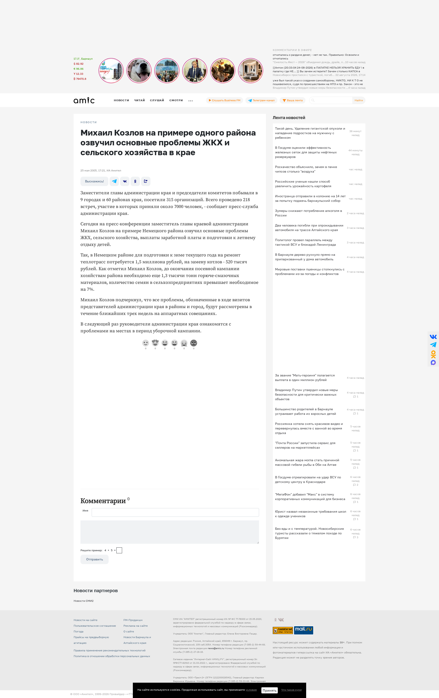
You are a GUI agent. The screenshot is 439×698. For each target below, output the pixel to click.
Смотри (176, 100)
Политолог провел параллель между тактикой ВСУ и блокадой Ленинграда (305, 242)
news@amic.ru (216, 648)
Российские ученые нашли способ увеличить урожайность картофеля (303, 183)
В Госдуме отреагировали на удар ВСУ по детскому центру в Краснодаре (308, 479)
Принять (269, 690)
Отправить (94, 559)
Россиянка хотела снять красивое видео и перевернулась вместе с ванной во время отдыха (309, 428)
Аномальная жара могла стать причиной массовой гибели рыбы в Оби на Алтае (307, 462)
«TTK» (131, 694)
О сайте (128, 631)
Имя (85, 510)
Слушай (157, 100)
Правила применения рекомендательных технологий (109, 650)
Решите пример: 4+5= (98, 550)
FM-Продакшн (132, 620)
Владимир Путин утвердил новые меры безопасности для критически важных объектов (306, 394)
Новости (121, 100)
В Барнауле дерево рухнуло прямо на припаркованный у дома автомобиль (305, 257)
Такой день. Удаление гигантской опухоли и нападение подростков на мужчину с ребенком (310, 132)
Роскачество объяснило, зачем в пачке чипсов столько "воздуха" (306, 169)
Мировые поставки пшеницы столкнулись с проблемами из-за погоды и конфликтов (310, 271)
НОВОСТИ (88, 122)
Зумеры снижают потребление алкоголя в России (308, 213)
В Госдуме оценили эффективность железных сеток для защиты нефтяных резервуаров (306, 152)
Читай (139, 100)
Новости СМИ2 (84, 600)
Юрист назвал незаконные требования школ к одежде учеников (310, 513)
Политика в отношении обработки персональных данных (112, 656)
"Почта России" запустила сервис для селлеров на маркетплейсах (305, 445)
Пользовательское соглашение (95, 625)
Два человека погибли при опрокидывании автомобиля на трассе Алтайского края (309, 227)
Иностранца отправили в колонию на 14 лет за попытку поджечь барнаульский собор (310, 198)
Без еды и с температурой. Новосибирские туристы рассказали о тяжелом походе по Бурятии (309, 533)
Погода (78, 631)
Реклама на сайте (135, 625)
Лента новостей (289, 117)
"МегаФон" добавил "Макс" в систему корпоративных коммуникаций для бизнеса (310, 496)
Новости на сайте (85, 620)
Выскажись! (94, 181)
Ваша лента (294, 100)
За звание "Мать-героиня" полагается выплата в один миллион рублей (305, 377)
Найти (359, 100)
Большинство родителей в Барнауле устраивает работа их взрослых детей (305, 411)
